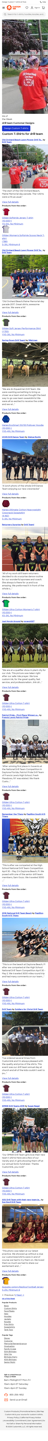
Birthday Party (10, 1357)
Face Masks (9, 1311)
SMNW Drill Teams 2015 (13, 1106)
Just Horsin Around (11, 621)
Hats (6, 1314)
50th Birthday (10, 1351)
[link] (13, 7)
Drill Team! (29, 524)
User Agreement (34, 1420)
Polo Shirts (9, 1324)
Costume (8, 1341)
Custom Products (11, 1411)
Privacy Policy (13, 1417)
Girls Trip (8, 1354)
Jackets (7, 1319)
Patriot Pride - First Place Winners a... (20, 715)
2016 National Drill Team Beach (17, 913)
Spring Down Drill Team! (14, 340)
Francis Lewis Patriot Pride (15, 717)
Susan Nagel (34, 1106)
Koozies (7, 1322)
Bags (6, 1306)
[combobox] (24, 14)
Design (16, 128)
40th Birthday (10, 1359)
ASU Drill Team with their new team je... (21, 1199)
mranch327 (29, 621)
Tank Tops (8, 1330)
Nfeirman (33, 340)
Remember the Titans (12, 814)
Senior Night (9, 1362)
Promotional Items (28, 1411)
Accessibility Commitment (15, 1420)
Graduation (9, 1346)
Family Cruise (10, 1349)
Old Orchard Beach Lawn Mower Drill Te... (22, 140)
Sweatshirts (9, 1327)
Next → (20, 1295)
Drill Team (7, 142)
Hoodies (7, 1316)
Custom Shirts (10, 1308)
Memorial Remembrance (15, 1344)
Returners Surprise (11, 524)
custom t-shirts (36, 1414)
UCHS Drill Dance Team (13, 437)
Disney (7, 1338)
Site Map (40, 1411)
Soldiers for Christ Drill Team (29, 1009)
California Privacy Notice (30, 1417)
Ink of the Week (8, 1299)
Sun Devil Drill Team (11, 1202)
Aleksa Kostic (34, 437)
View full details (10, 202)
